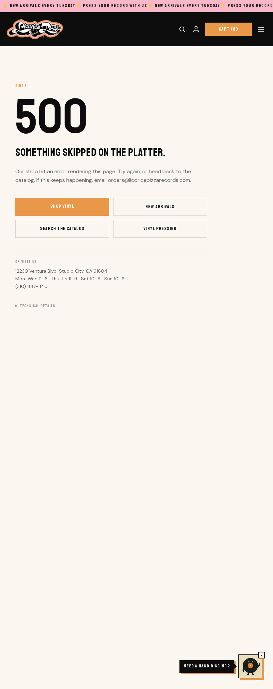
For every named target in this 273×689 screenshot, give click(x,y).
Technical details (37, 306)
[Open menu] (261, 29)
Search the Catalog (62, 228)
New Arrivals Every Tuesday (39, 5)
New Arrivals (160, 206)
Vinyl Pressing (160, 228)
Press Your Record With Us (111, 5)
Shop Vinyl (62, 206)
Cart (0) (228, 29)
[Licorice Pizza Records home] (35, 29)
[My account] (196, 29)
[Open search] (182, 29)
